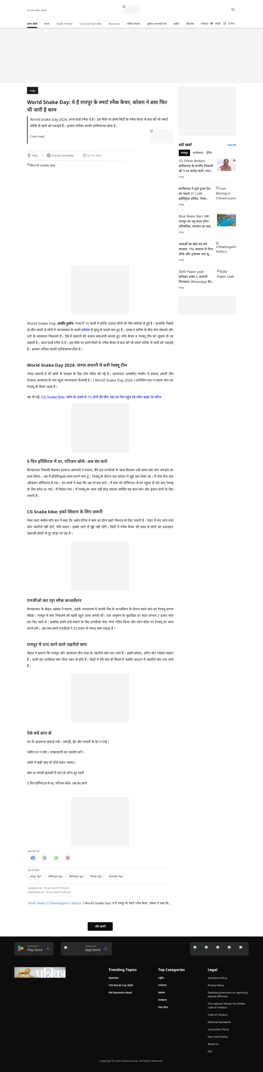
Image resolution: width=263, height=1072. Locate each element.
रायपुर (32, 90)
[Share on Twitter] (44, 858)
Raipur (77, 903)
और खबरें (100, 926)
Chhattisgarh (58, 903)
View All (231, 144)
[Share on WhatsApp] (56, 858)
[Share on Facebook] (33, 858)
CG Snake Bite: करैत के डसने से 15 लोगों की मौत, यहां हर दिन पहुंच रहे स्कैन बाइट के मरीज (101, 397)
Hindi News (36, 903)
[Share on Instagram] (68, 858)
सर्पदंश (85, 329)
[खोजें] (233, 9)
